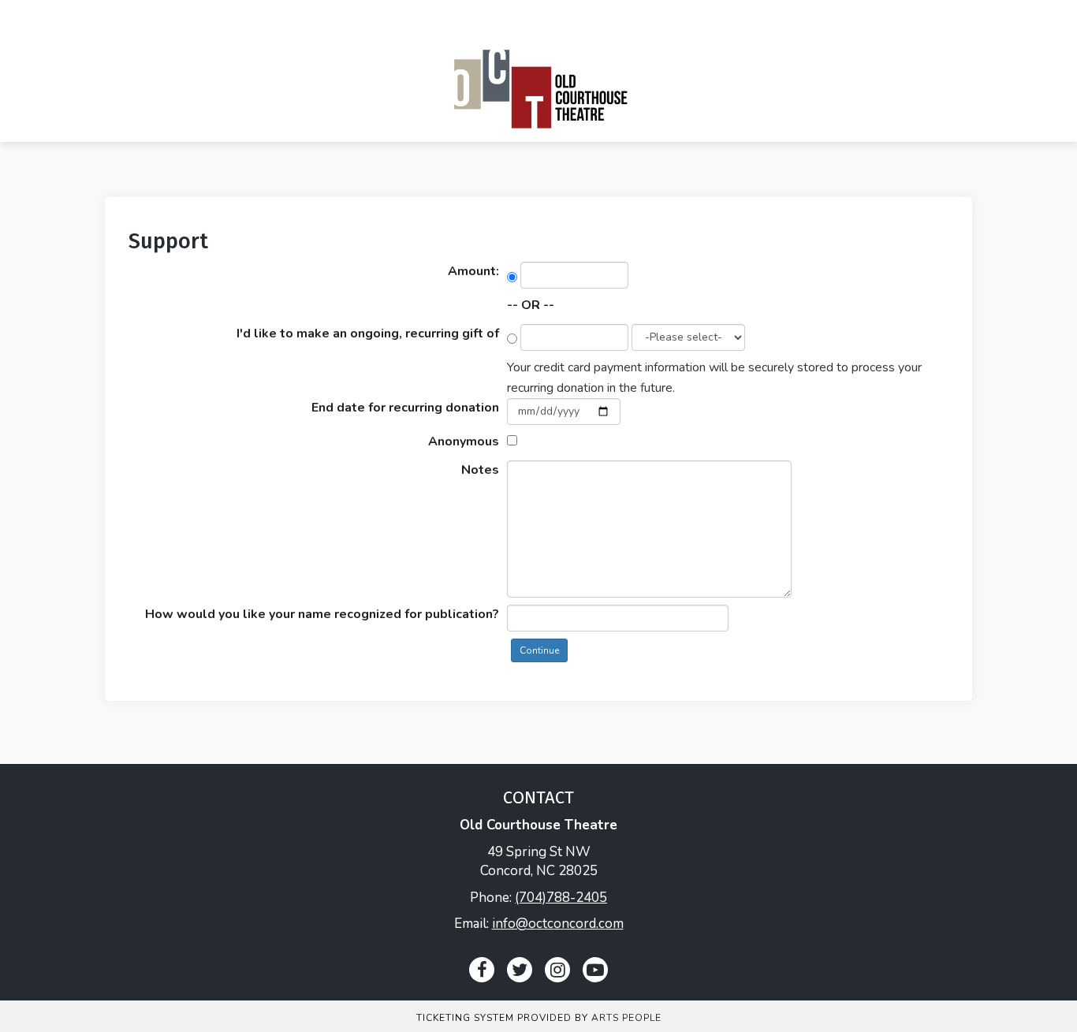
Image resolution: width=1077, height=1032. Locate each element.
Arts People (626, 1018)
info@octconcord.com (558, 924)
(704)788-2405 (561, 898)
